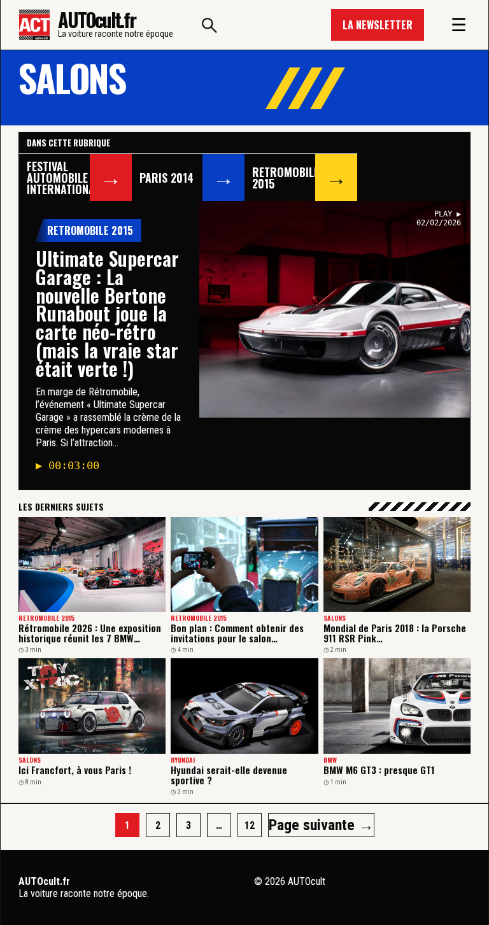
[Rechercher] (209, 24)
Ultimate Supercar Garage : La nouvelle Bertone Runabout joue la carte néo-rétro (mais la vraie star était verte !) (107, 313)
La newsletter (378, 24)
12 (249, 825)
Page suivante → (321, 825)
